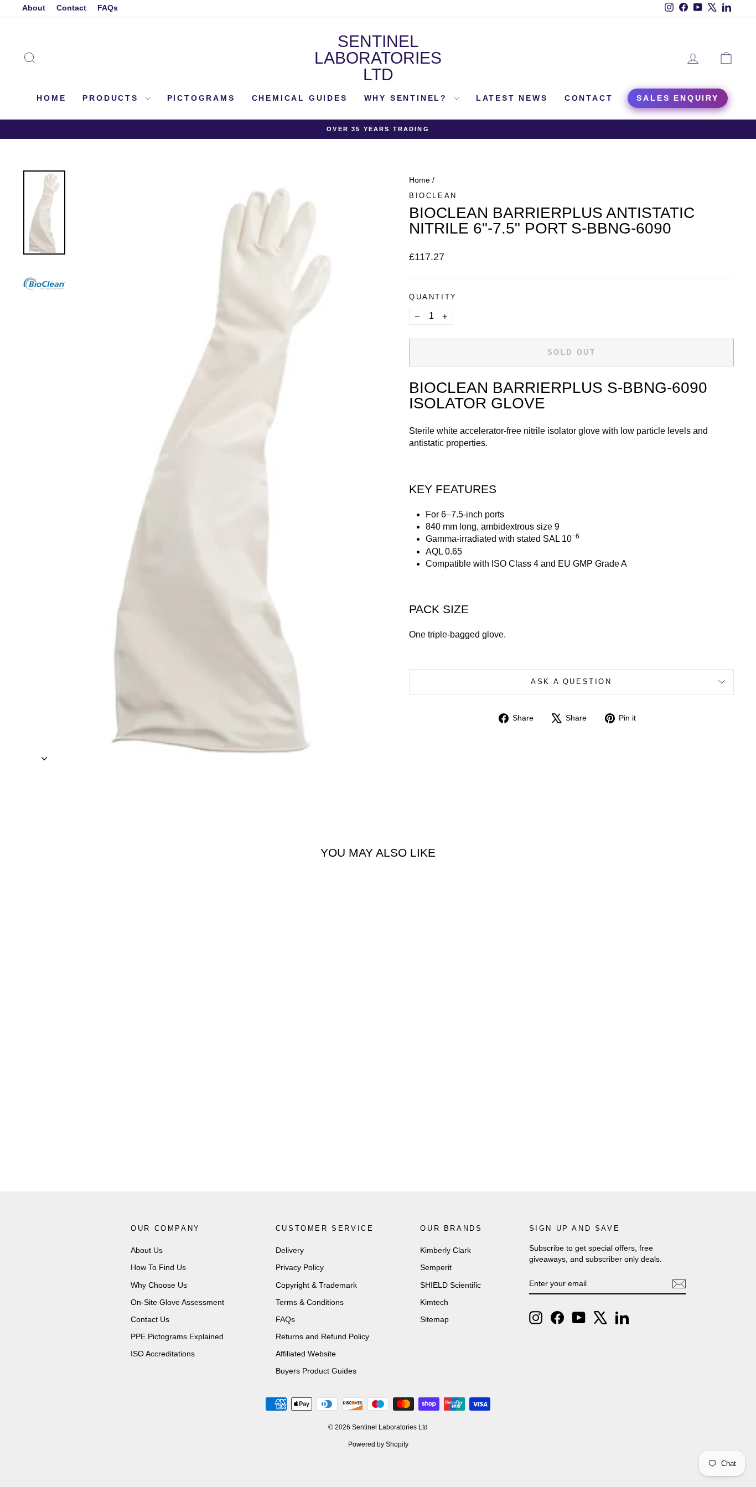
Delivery (290, 1250)
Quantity (433, 297)
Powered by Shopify (378, 1444)
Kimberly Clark (445, 1250)
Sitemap (434, 1319)
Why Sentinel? (407, 98)
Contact (71, 7)
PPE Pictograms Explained (177, 1336)
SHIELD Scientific (450, 1285)
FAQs (107, 7)
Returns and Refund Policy (322, 1336)
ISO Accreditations (163, 1353)
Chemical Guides (300, 98)
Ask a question (571, 681)
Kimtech (434, 1302)
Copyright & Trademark (316, 1285)
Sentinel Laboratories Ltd (378, 58)
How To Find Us (158, 1267)
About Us (147, 1250)
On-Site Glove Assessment (177, 1302)
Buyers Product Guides (316, 1370)
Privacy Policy (300, 1267)
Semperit (436, 1267)
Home (51, 98)
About (33, 7)
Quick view (107, 1043)
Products (112, 98)
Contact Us (150, 1319)
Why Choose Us (159, 1285)
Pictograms (201, 98)
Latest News (512, 98)
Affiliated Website (306, 1353)
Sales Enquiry (677, 98)
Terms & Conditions (310, 1302)
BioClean (433, 195)
